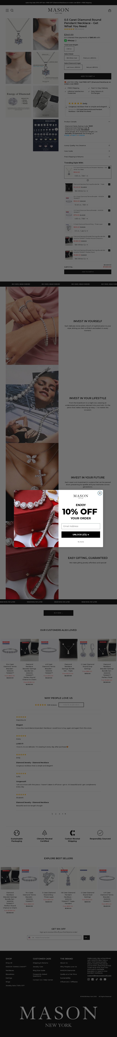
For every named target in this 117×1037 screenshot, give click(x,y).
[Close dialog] (100, 493)
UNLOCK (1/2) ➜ (81, 534)
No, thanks (81, 542)
